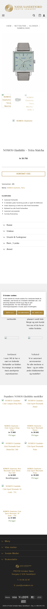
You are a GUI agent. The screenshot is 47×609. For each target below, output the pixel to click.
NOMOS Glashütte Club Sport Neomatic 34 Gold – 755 (12, 514)
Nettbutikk (20, 26)
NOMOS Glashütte (13, 188)
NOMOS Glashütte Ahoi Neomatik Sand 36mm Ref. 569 (12, 471)
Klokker (33, 26)
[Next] (41, 62)
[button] (3, 15)
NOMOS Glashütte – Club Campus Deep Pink (12, 428)
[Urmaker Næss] (23, 8)
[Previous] (5, 62)
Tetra (23, 188)
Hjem (8, 26)
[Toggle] (4, 225)
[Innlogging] (44, 15)
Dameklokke (23, 28)
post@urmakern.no (24, 585)
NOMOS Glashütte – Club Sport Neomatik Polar (35, 471)
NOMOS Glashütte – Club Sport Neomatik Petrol (35, 428)
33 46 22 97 (24, 580)
